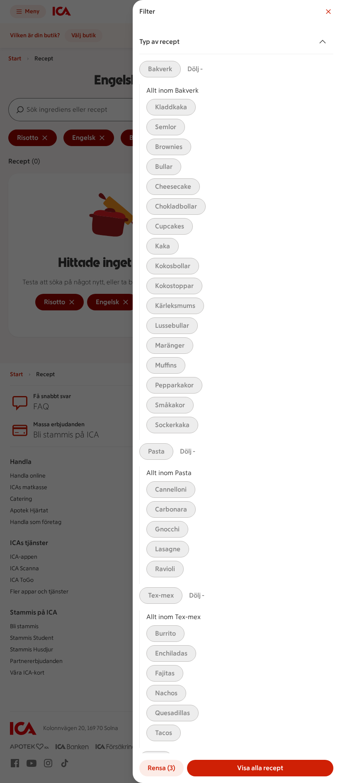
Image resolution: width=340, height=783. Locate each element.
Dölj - (195, 69)
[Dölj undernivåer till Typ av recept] (324, 41)
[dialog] (236, 391)
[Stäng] (328, 11)
